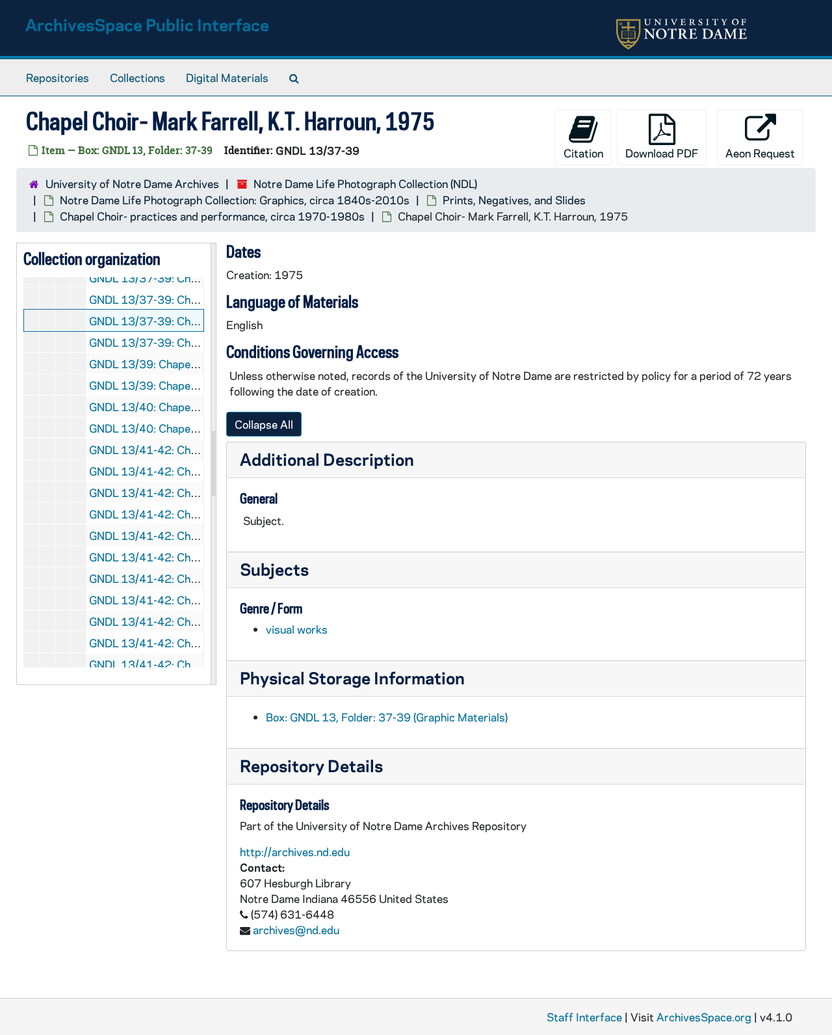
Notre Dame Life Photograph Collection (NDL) (365, 183)
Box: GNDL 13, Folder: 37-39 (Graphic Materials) (387, 717)
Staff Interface (584, 1017)
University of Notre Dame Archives (132, 183)
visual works (297, 629)
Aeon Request (760, 153)
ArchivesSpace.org (703, 1017)
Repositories (57, 77)
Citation (583, 153)
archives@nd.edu (296, 929)
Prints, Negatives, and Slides (514, 200)
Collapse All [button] (264, 424)
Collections (137, 77)
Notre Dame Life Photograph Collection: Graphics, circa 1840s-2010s (235, 200)
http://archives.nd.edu (295, 851)
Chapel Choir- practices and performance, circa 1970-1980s (212, 216)
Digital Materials (227, 77)
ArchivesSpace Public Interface (147, 24)
